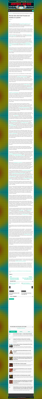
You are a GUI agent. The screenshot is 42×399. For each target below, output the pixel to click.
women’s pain (21, 210)
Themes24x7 (31, 397)
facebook (18, 1)
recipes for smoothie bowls (13, 133)
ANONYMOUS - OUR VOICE (13, 397)
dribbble (24, 1)
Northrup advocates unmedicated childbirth (18, 173)
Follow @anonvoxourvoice (21, 328)
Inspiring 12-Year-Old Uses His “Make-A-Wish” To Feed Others (21, 339)
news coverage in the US (24, 122)
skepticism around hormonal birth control (15, 154)
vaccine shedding (26, 84)
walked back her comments (18, 162)
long (26, 44)
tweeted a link (16, 115)
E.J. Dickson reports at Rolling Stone (19, 155)
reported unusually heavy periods (22, 76)
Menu (9, 1)
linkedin (23, 1)
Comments (21, 331)
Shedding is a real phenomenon (14, 92)
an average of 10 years (25, 214)
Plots (9, 329)
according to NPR (13, 121)
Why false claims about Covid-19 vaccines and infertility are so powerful (19, 16)
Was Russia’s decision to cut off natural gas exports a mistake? (22, 375)
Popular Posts (13, 331)
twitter (17, 1)
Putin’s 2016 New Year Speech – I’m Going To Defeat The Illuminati (22, 333)
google (20, 1)
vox (11, 19)
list (27, 44)
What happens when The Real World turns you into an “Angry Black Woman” (22, 369)
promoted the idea (13, 125)
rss (21, 1)
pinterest (25, 1)
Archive (29, 331)
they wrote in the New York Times (24, 107)
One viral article (30, 87)
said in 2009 (11, 153)
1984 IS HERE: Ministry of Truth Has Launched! (19, 363)
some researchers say (27, 234)
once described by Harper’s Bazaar (27, 170)
